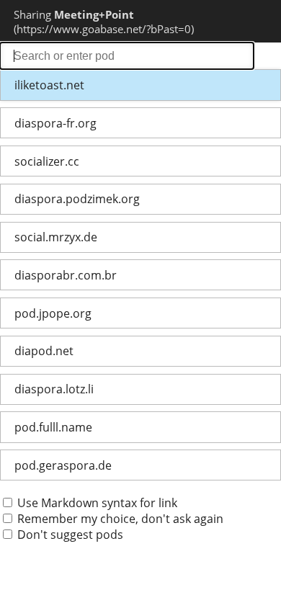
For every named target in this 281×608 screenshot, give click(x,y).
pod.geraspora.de (63, 465)
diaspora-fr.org (55, 123)
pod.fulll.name (53, 427)
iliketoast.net (49, 85)
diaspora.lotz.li (54, 389)
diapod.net (43, 351)
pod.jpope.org (53, 313)
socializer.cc (46, 161)
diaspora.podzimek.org (77, 199)
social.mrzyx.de (55, 237)
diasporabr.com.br (65, 275)
